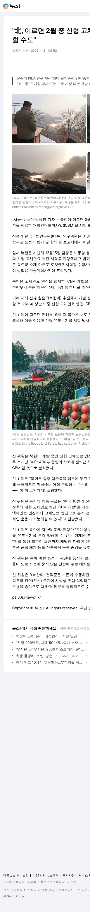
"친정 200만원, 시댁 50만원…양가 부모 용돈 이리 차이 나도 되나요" (50, 642)
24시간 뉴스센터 (47, 875)
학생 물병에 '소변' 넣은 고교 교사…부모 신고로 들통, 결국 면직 (50, 656)
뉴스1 (15, 6)
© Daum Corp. (14, 896)
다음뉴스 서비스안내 (17, 875)
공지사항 (68, 875)
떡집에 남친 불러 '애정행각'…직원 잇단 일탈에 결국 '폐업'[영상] (50, 636)
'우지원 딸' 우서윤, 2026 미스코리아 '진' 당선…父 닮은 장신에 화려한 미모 (50, 649)
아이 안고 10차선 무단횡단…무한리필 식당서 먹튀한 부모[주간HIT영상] (50, 662)
